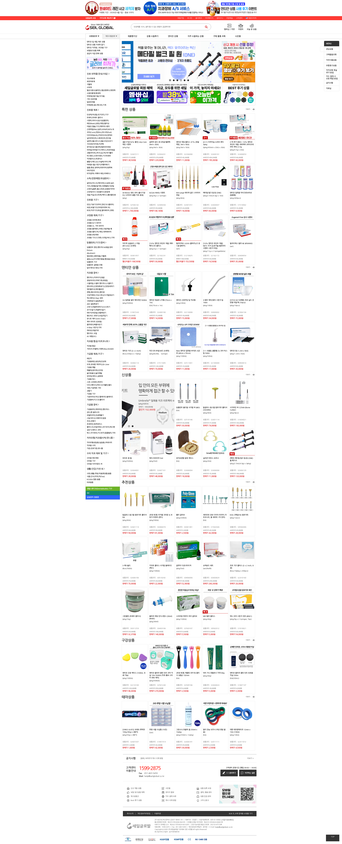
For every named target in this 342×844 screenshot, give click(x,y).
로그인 (189, 18)
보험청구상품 (331, 65)
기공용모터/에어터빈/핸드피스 (98, 409)
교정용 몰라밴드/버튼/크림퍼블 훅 (99, 229)
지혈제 (89, 84)
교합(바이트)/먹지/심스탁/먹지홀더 (100, 153)
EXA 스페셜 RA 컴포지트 (239, 515)
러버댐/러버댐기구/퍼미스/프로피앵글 (101, 150)
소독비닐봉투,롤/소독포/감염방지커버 (101, 189)
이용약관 (157, 813)
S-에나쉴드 (127, 565)
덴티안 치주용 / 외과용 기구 (97, 48)
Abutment (91, 253)
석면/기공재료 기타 (94, 388)
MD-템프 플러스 (209, 616)
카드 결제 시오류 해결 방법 (332, 77)
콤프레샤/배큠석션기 (94, 324)
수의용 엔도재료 (93, 458)
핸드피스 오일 (92, 333)
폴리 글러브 (180, 515)
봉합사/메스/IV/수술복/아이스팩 (99, 162)
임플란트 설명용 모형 (94, 265)
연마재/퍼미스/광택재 (95, 376)
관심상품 (329, 49)
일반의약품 (91, 102)
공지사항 (329, 83)
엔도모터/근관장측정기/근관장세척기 (100, 286)
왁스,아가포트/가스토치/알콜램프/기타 (101, 433)
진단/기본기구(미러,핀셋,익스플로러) (100, 204)
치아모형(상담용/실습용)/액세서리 (99, 442)
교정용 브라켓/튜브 (94, 220)
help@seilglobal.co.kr (224, 827)
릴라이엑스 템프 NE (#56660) (241, 243)
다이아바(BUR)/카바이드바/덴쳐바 (99, 135)
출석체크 (198, 18)
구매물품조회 (331, 54)
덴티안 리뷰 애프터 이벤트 (238, 94)
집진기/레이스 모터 (94, 430)
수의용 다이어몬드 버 (94, 464)
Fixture (89, 250)
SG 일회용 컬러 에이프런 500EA (135, 300)
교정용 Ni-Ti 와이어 (94, 223)
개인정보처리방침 (143, 813)
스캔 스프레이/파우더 (95, 382)
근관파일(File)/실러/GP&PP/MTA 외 (100, 129)
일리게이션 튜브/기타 (95, 268)
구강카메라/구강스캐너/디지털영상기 (100, 295)
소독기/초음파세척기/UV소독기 (98, 307)
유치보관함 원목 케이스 (184, 458)
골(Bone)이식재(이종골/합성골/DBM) (101, 259)
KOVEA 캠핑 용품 (93, 479)
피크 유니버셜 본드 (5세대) (159, 351)
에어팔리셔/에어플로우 (95, 289)
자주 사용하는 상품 (196, 36)
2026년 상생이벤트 (172, 94)
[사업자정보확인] (227, 820)
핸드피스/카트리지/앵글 (95, 277)
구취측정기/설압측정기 (95, 301)
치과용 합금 (91, 346)
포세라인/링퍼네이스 (94, 424)
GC (88, 493)
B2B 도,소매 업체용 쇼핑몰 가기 (240, 813)
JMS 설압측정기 (93, 304)
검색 (206, 27)
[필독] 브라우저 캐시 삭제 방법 (151, 758)
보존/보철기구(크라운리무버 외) (98, 207)
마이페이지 (209, 18)
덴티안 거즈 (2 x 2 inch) (132, 351)
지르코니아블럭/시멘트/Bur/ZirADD (100, 349)
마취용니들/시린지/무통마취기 (98, 165)
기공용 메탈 (91, 367)
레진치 (89, 358)
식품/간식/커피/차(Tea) (96, 476)
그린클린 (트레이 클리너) (132, 616)
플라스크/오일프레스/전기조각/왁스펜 (101, 427)
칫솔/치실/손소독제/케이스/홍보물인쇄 (101, 195)
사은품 (238, 36)
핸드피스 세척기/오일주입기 (97, 316)
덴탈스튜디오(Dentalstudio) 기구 (99, 489)
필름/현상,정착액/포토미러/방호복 (99, 167)
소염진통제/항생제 (93, 93)
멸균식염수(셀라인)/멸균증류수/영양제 (101, 90)
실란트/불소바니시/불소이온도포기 (99, 141)
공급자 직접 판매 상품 (95, 53)
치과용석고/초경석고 (94, 159)
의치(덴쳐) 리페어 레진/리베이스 (99, 173)
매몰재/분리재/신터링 (95, 370)
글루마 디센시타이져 (183, 565)
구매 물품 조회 (219, 36)
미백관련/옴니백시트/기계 (96, 105)
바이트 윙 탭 (127, 458)
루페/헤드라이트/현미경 (95, 292)
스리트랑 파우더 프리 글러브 (186, 616)
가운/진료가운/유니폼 (95, 448)
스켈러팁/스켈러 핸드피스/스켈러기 (100, 283)
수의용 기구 (91, 461)
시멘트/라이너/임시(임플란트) (98, 120)
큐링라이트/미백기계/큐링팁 (97, 280)
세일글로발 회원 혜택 (138, 94)
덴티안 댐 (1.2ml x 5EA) (239, 351)
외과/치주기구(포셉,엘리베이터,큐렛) (100, 210)
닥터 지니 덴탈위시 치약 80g (213, 673)
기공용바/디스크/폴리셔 (95, 400)
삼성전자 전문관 (93, 497)
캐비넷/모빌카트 (93, 330)
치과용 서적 (91, 445)
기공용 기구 (91, 394)
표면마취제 (91, 81)
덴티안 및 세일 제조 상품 (96, 42)
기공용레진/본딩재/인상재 (96, 361)
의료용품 (90, 482)
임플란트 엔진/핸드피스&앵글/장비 (100, 247)
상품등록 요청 (91, 18)
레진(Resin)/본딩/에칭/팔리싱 (98, 123)
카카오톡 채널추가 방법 (331, 71)
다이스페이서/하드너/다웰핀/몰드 (99, 385)
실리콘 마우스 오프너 (211, 458)
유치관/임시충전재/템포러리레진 (99, 147)
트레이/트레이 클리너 (95, 117)
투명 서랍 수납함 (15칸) (158, 729)
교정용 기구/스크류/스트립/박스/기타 (101, 238)
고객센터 (239, 18)
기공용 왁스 (91, 379)
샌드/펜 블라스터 (93, 412)
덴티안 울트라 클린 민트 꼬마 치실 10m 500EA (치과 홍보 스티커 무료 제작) (161, 675)
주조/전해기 (91, 421)
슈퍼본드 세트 (208, 565)
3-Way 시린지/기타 (94, 327)
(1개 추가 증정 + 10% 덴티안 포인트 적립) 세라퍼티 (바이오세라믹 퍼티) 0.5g (242, 144)
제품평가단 (132, 36)
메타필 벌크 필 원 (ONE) (212, 193)
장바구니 (220, 18)
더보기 (248, 109)
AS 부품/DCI (91, 336)
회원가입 (181, 18)
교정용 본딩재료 (93, 235)
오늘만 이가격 (205, 94)
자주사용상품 (331, 60)
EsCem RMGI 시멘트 (157, 193)
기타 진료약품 (92, 99)
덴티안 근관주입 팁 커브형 (185, 300)
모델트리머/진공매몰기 (95, 415)
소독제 (89, 87)
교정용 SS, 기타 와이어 (95, 226)
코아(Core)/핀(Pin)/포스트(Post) (99, 132)
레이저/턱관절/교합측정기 (96, 313)
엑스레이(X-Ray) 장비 (95, 298)
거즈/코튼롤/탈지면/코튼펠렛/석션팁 (100, 186)
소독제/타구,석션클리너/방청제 (98, 192)
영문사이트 (252, 18)
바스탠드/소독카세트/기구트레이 (99, 156)
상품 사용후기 (152, 36)
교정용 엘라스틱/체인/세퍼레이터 (99, 232)
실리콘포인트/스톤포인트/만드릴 (99, 138)
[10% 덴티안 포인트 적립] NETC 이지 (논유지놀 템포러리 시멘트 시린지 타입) (214, 246)
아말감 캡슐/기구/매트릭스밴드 (98, 126)
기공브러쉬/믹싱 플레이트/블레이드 (100, 397)
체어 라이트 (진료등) (94, 322)
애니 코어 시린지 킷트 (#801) (241, 616)
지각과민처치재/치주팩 (95, 144)
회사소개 (130, 813)
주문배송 (229, 18)
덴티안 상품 (173, 36)
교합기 (89, 391)
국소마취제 (91, 78)
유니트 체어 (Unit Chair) (96, 319)
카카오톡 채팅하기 (107, 18)
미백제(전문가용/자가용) (96, 96)
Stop (170, 80)
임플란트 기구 (92, 262)
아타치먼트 (91, 170)
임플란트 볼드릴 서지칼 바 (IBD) (188, 407)
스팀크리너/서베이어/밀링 (96, 418)
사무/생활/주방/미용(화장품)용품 (99, 473)
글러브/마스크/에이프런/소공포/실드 (100, 183)
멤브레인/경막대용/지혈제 (96, 256)
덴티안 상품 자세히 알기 (95, 45)
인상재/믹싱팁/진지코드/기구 (97, 115)
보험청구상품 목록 (93, 50)
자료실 (328, 88)
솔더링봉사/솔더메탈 (94, 373)
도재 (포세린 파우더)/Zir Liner (98, 364)
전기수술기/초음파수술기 (96, 310)
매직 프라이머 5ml (156, 458)
